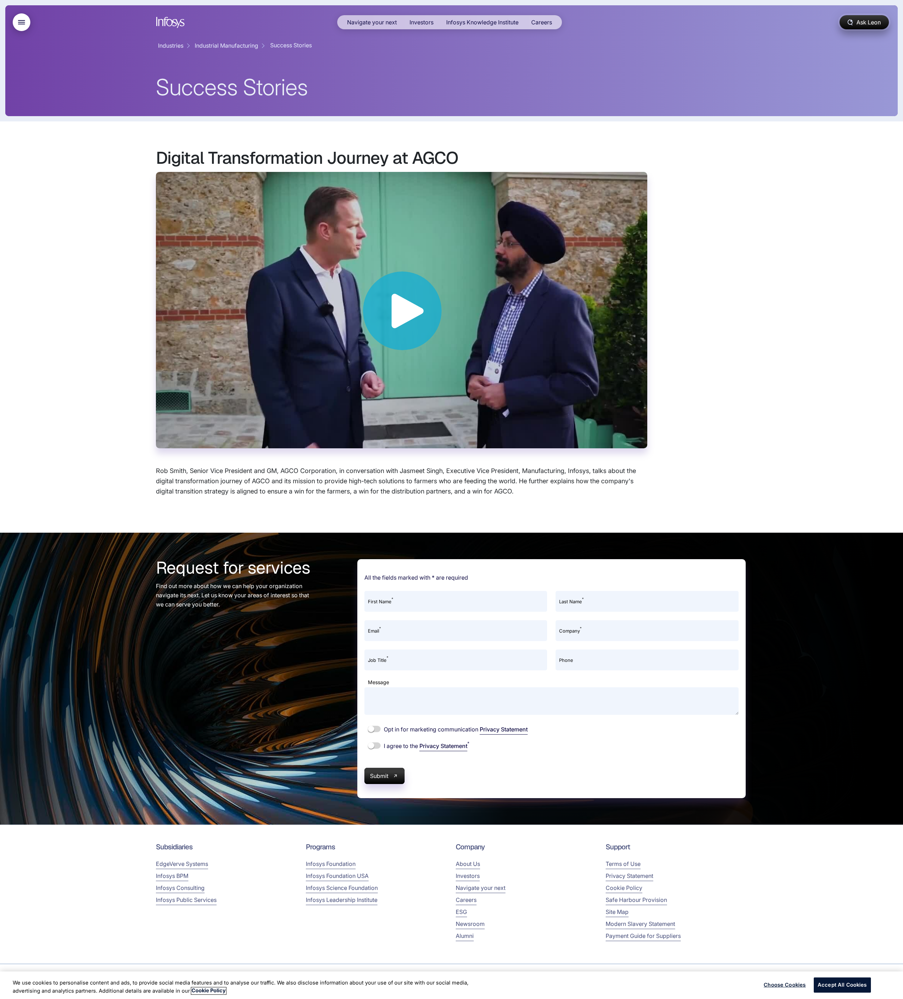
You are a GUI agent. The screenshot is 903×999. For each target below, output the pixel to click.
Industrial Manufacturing (226, 45)
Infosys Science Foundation (342, 887)
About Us (468, 863)
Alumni (465, 935)
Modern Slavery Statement (640, 923)
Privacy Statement (504, 729)
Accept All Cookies (842, 985)
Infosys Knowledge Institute (482, 22)
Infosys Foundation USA (337, 875)
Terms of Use (623, 863)
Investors (422, 22)
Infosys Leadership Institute (341, 899)
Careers (541, 22)
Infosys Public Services (186, 899)
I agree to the (425, 745)
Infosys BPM (172, 875)
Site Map (617, 911)
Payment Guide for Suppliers (643, 935)
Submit (379, 775)
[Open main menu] (21, 22)
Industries (170, 45)
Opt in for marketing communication (455, 729)
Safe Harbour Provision (636, 899)
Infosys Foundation (331, 863)
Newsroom (470, 923)
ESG (461, 911)
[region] (451, 985)
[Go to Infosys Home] (171, 22)
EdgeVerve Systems (182, 863)
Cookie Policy (624, 887)
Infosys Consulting (180, 887)
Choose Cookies (785, 985)
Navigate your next (372, 22)
